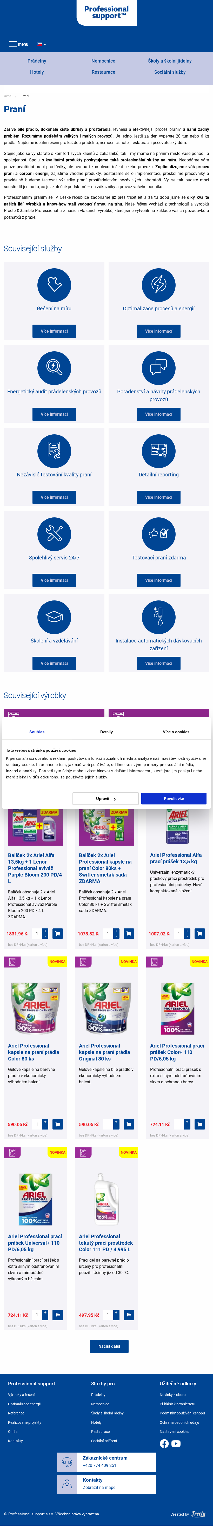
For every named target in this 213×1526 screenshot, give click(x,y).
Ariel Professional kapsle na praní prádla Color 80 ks (33, 1052)
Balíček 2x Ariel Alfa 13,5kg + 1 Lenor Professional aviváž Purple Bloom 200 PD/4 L (35, 868)
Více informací (54, 331)
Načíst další (109, 1346)
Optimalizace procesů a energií (159, 308)
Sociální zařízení (104, 1441)
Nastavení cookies (174, 1431)
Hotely (37, 72)
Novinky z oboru (173, 1395)
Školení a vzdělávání (54, 641)
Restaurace (103, 72)
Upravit (102, 798)
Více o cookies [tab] (176, 732)
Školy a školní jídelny (170, 61)
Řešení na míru (54, 308)
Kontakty (15, 1441)
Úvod (7, 96)
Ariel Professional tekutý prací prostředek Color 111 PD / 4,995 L (106, 1243)
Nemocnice (103, 61)
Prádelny (37, 61)
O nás (12, 1431)
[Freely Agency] (199, 1514)
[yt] (176, 1443)
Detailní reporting (159, 474)
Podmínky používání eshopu (182, 1413)
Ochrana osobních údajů (179, 1422)
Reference (16, 1413)
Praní (25, 96)
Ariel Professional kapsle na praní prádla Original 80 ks (104, 1052)
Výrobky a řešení (21, 1395)
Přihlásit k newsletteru (177, 1404)
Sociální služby (170, 72)
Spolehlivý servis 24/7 (54, 558)
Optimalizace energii (24, 1404)
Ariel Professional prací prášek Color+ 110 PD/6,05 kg (177, 1052)
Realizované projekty (24, 1422)
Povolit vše (174, 798)
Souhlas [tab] (36, 732)
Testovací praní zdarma (159, 558)
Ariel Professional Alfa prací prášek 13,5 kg (176, 858)
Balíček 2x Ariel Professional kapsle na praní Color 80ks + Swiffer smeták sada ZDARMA (105, 868)
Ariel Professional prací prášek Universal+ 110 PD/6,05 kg (35, 1243)
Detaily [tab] (106, 732)
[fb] (164, 1443)
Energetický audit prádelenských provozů (54, 391)
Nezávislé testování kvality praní (54, 474)
